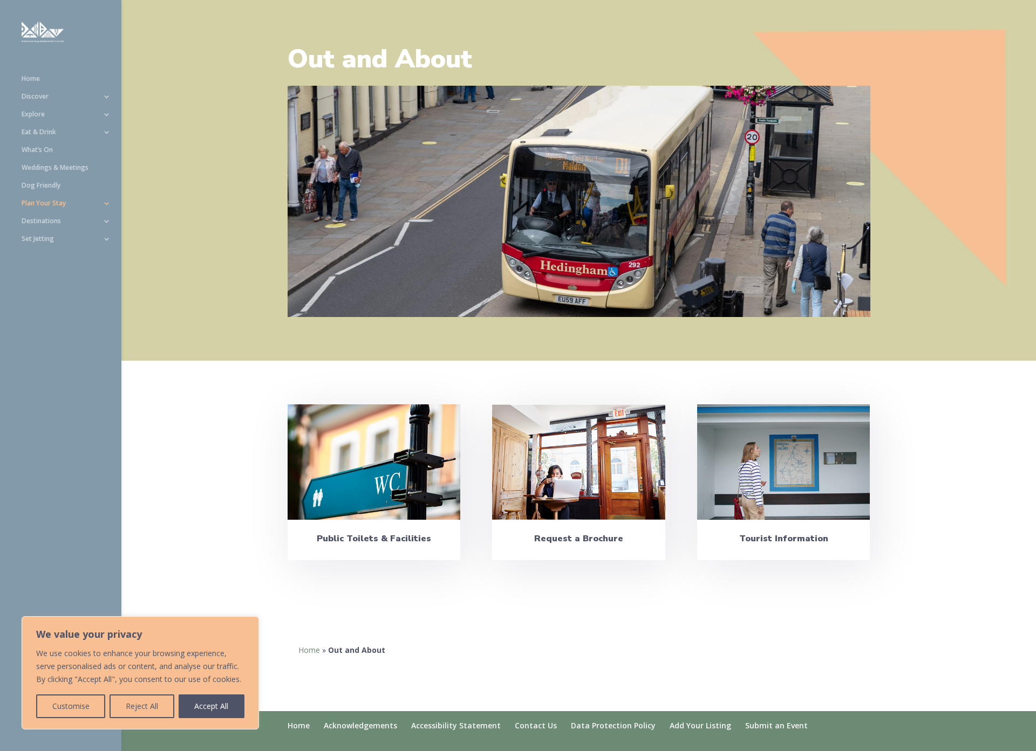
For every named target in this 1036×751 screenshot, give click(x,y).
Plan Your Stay (44, 203)
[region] (140, 672)
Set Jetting (38, 239)
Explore (33, 115)
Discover (35, 97)
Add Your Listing (700, 725)
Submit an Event (776, 725)
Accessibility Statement (456, 725)
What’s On (37, 150)
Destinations (41, 221)
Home (31, 79)
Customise (71, 706)
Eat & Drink (39, 132)
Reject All (142, 706)
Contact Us (536, 725)
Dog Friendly (41, 186)
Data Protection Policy (613, 725)
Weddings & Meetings (55, 168)
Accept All (211, 706)
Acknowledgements (360, 725)
